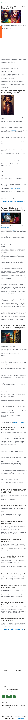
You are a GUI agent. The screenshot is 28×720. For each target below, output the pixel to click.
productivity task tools (18, 230)
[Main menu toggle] (25, 2)
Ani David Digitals (20, 718)
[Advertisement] (14, 45)
